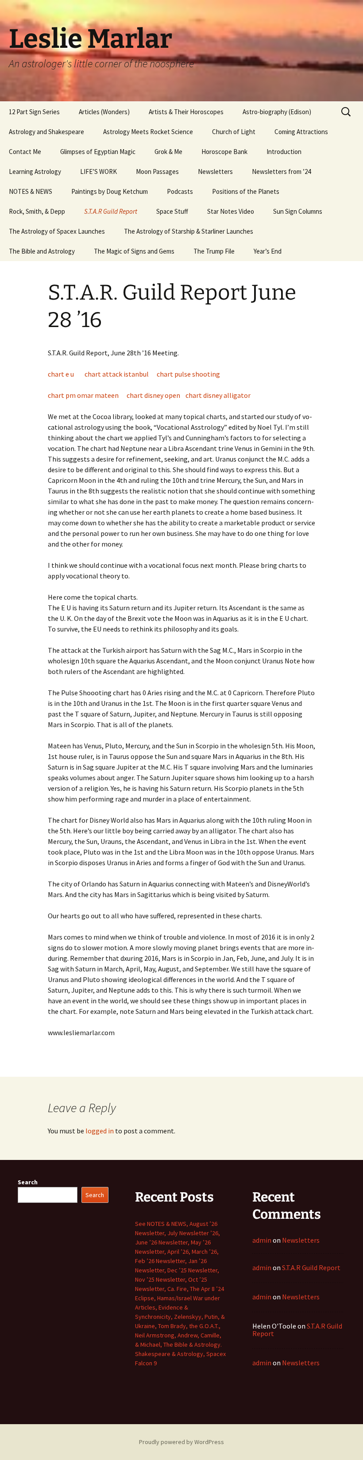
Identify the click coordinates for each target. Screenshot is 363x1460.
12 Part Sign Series (34, 112)
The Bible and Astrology (42, 251)
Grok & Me (168, 151)
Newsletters (215, 171)
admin (261, 1240)
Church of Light (233, 131)
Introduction (283, 151)
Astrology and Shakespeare (46, 131)
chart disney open (153, 395)
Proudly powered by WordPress (181, 1442)
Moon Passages (157, 171)
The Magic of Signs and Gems (134, 251)
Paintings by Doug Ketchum (109, 191)
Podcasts (180, 191)
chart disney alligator (218, 395)
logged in (99, 1130)
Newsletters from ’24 (281, 171)
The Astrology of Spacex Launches (57, 231)
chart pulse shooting (188, 374)
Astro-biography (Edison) (277, 112)
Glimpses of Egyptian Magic (97, 151)
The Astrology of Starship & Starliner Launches (188, 231)
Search (28, 1182)
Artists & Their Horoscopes (186, 112)
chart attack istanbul (117, 374)
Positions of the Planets (245, 191)
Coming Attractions (301, 131)
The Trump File (214, 251)
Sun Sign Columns (297, 211)
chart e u (61, 374)
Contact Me (25, 151)
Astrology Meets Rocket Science (148, 131)
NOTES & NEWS (30, 191)
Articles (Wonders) (104, 112)
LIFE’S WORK (98, 171)
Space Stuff (172, 211)
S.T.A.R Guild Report (110, 211)
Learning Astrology (35, 171)
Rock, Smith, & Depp (37, 211)
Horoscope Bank (224, 151)
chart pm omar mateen (83, 395)
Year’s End (268, 251)
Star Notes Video (230, 211)
